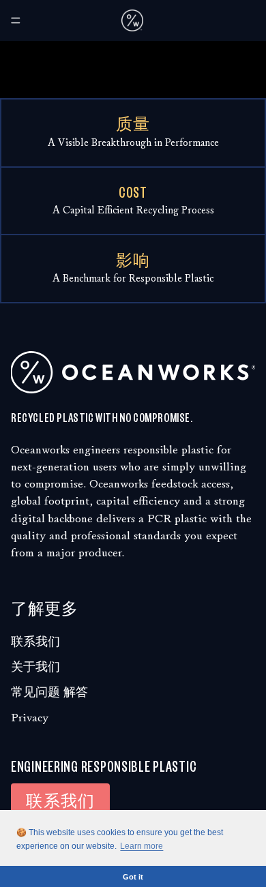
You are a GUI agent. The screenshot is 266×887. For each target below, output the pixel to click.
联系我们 (35, 642)
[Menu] (15, 20)
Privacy (29, 717)
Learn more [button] (141, 846)
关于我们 (35, 667)
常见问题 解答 (49, 692)
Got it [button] (133, 877)
